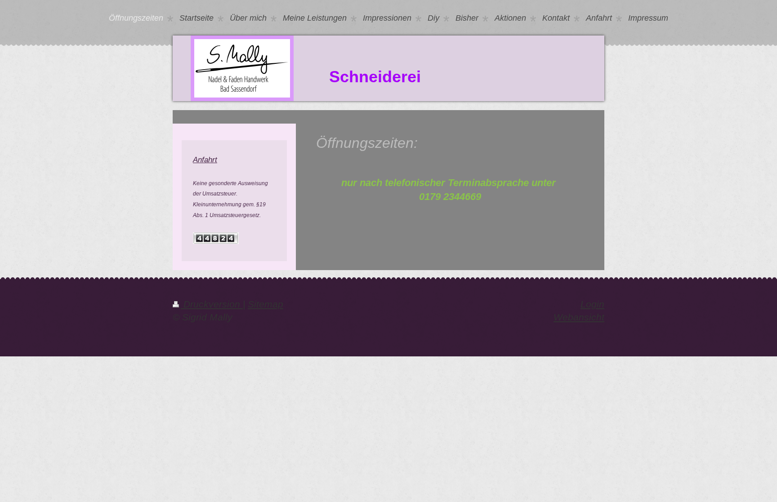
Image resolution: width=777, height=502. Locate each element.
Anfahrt (205, 159)
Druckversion (212, 304)
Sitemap (265, 304)
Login (592, 304)
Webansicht (579, 317)
